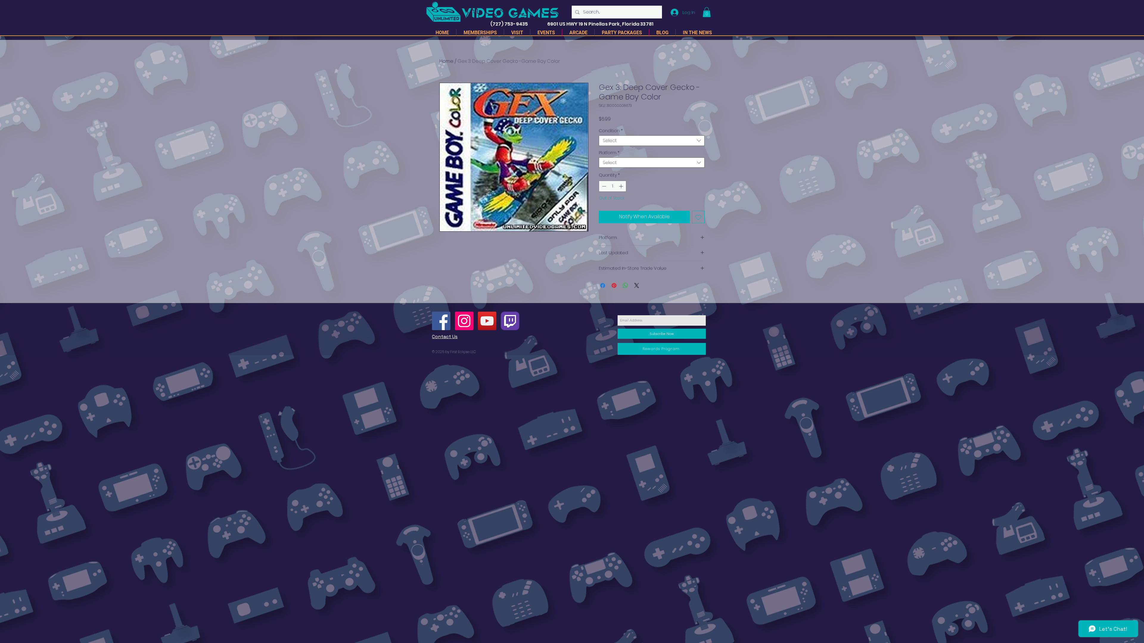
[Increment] (621, 186)
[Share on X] (636, 285)
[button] (706, 12)
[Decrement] (603, 186)
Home (446, 61)
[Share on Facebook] (602, 285)
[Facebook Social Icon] (441, 321)
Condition (611, 131)
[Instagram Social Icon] (464, 321)
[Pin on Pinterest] (614, 285)
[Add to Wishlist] (698, 217)
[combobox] (652, 140)
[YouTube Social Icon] (487, 321)
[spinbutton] (612, 186)
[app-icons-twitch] (510, 321)
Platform (609, 153)
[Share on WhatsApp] (625, 285)
